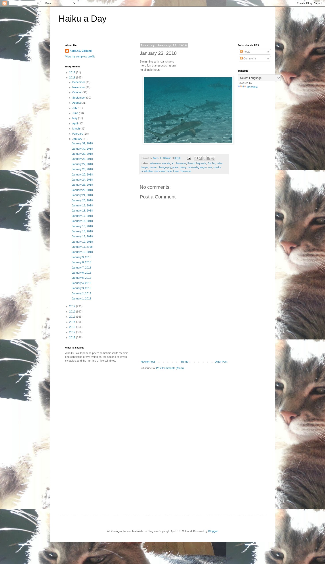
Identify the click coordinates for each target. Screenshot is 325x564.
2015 (72, 316)
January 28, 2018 (82, 158)
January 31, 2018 (82, 143)
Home (184, 361)
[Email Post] (189, 158)
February (78, 133)
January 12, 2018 (82, 241)
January (77, 139)
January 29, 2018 (82, 153)
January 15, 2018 (82, 226)
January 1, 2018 (81, 298)
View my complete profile (80, 56)
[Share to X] (204, 158)
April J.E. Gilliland (81, 50)
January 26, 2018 (82, 169)
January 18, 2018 (82, 210)
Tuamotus (185, 171)
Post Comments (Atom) (170, 368)
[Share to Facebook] (208, 158)
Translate (252, 87)
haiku (219, 163)
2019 (72, 72)
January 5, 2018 (81, 277)
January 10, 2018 (82, 251)
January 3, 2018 (81, 288)
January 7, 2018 (81, 267)
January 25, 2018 (82, 174)
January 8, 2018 (81, 262)
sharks (217, 167)
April (75, 123)
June (75, 113)
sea (210, 167)
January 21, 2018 (82, 195)
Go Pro (211, 163)
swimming (159, 171)
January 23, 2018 (82, 184)
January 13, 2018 (82, 236)
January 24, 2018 (82, 179)
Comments (249, 58)
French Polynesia (196, 163)
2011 (72, 337)
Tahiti (169, 171)
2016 (72, 311)
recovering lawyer (197, 167)
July (75, 108)
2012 (72, 332)
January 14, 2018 (82, 231)
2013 (72, 327)
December (79, 82)
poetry (183, 167)
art (173, 163)
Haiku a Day (83, 18)
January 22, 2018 (82, 190)
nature (153, 167)
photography (164, 167)
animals (166, 163)
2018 (72, 77)
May (75, 118)
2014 (72, 322)
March (76, 128)
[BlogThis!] (200, 158)
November (79, 87)
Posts (246, 51)
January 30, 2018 (82, 148)
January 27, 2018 (82, 164)
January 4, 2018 (81, 283)
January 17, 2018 (82, 215)
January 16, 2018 (82, 221)
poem (175, 167)
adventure (155, 163)
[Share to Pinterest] (213, 158)
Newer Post (148, 361)
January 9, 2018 (81, 257)
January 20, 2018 (82, 200)
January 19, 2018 (82, 205)
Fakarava (181, 163)
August (76, 102)
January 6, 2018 (81, 272)
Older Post (221, 361)
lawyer (144, 167)
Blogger (213, 531)
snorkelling (147, 171)
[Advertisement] (184, 327)
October (77, 92)
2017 (72, 306)
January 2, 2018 (81, 293)
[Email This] (196, 158)
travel (176, 171)
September (79, 97)
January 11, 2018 (82, 246)
